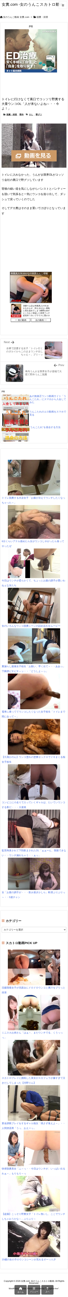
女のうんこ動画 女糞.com (16, 17)
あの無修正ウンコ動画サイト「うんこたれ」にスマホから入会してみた (47, 399)
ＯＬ (31, 114)
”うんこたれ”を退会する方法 (45, 427)
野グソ (39, 114)
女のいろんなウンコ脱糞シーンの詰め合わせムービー (31, 625)
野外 (22, 114)
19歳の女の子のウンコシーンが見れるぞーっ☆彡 (29, 1259)
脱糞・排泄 (42, 17)
